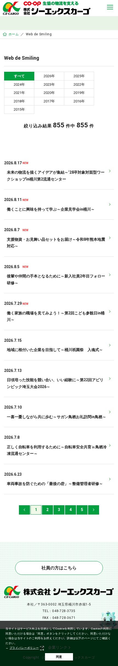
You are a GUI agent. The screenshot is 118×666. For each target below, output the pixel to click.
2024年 (19, 84)
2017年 (49, 101)
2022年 (79, 84)
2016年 (79, 101)
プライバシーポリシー (24, 647)
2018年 (19, 101)
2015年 (19, 109)
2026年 (49, 76)
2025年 (79, 76)
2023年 (49, 84)
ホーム (14, 34)
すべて (19, 76)
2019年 (79, 93)
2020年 (49, 93)
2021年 (19, 93)
